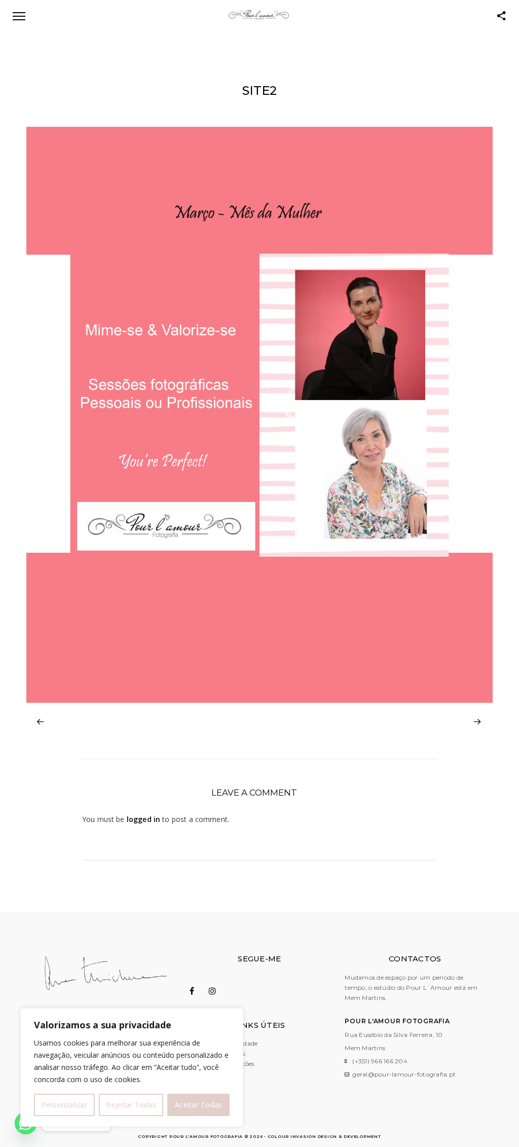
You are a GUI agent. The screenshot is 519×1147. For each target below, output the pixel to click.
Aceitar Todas (198, 1104)
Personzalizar (64, 1104)
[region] (131, 1067)
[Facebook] (198, 991)
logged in (143, 819)
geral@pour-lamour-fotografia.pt (404, 1074)
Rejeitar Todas (131, 1104)
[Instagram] (218, 991)
